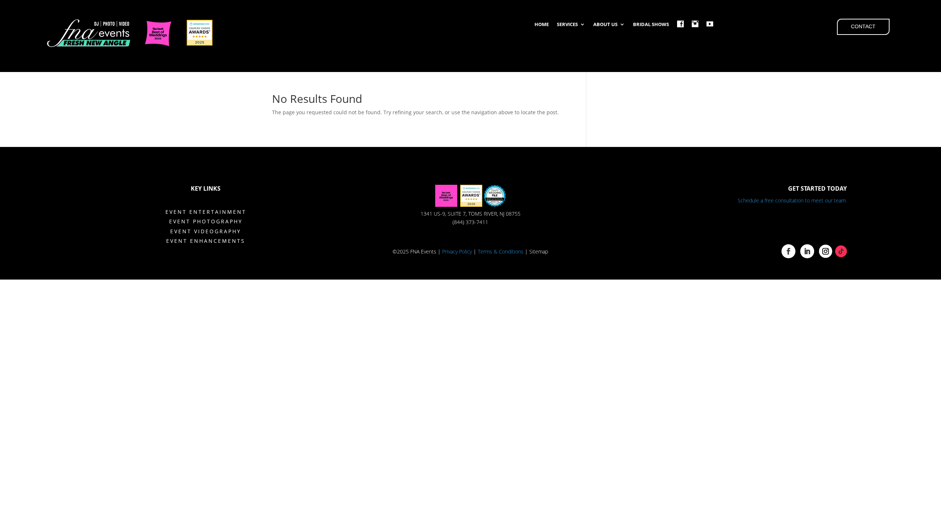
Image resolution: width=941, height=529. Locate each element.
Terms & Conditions (500, 251)
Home (541, 25)
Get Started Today (817, 188)
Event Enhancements (205, 240)
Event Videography (205, 231)
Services (567, 25)
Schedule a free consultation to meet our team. (792, 200)
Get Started (806, 224)
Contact (863, 26)
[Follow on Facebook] (788, 251)
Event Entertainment (205, 211)
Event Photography (206, 221)
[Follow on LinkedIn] (807, 251)
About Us (605, 25)
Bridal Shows (651, 25)
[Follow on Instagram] (825, 251)
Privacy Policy (457, 251)
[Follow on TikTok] (841, 251)
